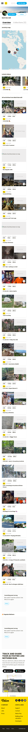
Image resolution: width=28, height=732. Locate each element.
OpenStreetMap (18, 69)
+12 (24, 475)
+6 (24, 402)
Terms (12, 728)
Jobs (2, 711)
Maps (3, 728)
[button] (9, 51)
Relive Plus (18, 714)
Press (3, 714)
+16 (24, 451)
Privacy (8, 728)
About (3, 708)
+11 (24, 574)
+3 (24, 208)
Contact (17, 711)
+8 (24, 354)
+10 (24, 184)
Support (17, 708)
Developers (18, 721)
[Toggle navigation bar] (2, 3)
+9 (24, 378)
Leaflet (11, 69)
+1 (23, 111)
